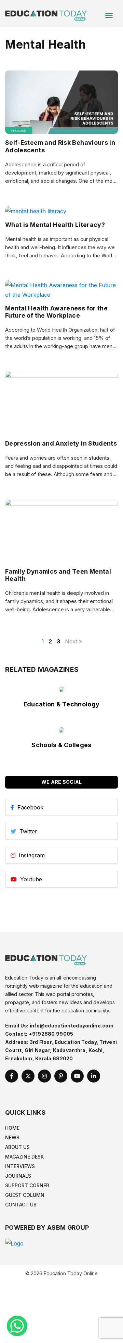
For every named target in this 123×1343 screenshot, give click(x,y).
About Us (17, 1147)
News (12, 1137)
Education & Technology (62, 704)
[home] (46, 13)
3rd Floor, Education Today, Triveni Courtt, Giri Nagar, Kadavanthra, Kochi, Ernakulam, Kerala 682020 (61, 1050)
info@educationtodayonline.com (71, 1025)
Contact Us (21, 1204)
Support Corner (27, 1185)
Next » (73, 641)
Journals (18, 1176)
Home (12, 1128)
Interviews (20, 1166)
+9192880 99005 (51, 1034)
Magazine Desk (24, 1157)
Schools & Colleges (61, 745)
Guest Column (24, 1195)
